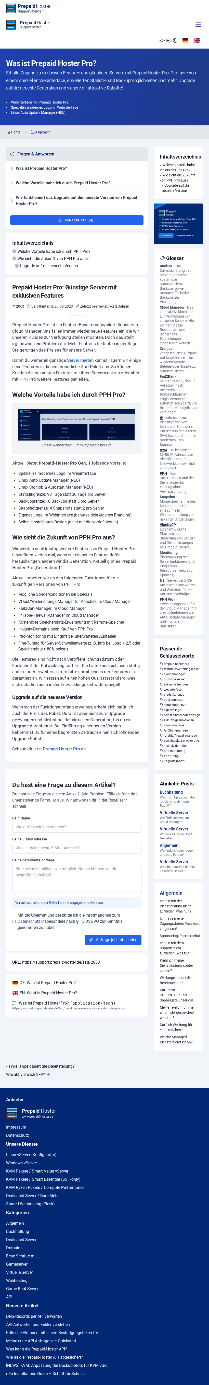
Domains (14, 1247)
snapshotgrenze (175, 705)
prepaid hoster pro (176, 664)
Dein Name (21, 818)
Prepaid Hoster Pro (61, 748)
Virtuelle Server (19, 1272)
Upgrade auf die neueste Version (49, 265)
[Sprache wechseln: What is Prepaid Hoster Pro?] (197, 40)
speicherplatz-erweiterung (181, 740)
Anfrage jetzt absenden (116, 939)
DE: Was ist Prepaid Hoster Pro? (48, 982)
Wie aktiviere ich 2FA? (26, 1074)
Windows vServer (21, 1163)
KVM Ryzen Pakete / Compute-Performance (45, 1187)
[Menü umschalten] (198, 25)
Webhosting (17, 1280)
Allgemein (171, 893)
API (9, 1296)
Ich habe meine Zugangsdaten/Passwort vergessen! (178, 923)
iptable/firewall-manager (181, 735)
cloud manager (174, 674)
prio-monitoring (174, 751)
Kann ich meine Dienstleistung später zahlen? (176, 965)
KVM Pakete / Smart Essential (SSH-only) (43, 1179)
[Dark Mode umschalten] (168, 40)
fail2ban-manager (176, 730)
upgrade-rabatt (174, 761)
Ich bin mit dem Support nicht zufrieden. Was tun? (175, 948)
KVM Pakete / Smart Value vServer (37, 1171)
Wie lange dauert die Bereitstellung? (175, 980)
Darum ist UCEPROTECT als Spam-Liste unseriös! (176, 995)
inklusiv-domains (175, 746)
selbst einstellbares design (182, 715)
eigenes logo (172, 710)
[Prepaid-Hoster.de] (178, 223)
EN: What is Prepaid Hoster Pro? (48, 992)
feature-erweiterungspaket (182, 669)
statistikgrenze (174, 694)
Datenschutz (29, 921)
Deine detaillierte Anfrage (33, 860)
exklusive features (176, 684)
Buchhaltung (17, 1231)
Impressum (16, 1127)
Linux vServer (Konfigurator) (31, 1154)
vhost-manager (174, 725)
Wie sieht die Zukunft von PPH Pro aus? (53, 258)
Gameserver (17, 1264)
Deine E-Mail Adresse (29, 839)
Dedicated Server (21, 1239)
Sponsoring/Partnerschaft (178, 936)
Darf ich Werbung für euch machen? (176, 1027)
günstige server (174, 679)
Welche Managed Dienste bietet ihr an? (176, 1039)
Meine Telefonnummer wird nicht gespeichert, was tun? (177, 1012)
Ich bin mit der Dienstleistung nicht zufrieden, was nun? (175, 906)
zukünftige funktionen (179, 720)
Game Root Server (22, 1288)
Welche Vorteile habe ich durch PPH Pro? (53, 251)
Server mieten (80, 360)
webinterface (172, 689)
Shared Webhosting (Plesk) (30, 1203)
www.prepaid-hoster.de (37, 1116)
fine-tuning (171, 756)
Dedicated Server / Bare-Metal (33, 1195)
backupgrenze (173, 700)
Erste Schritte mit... (23, 1256)
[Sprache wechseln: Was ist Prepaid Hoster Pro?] (185, 40)
